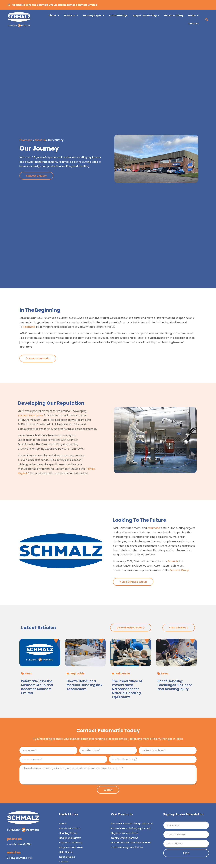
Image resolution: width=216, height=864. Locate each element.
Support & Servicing (144, 15)
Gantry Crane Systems (124, 837)
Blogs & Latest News (71, 847)
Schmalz (173, 561)
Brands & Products (70, 828)
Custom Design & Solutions (127, 847)
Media (192, 15)
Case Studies (67, 856)
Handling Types (92, 15)
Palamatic (25, 140)
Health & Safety (173, 15)
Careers (64, 861)
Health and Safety (70, 837)
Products (69, 15)
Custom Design (118, 15)
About (52, 15)
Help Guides (66, 852)
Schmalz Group (179, 570)
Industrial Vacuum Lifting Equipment (132, 823)
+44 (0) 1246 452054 (19, 844)
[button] (206, 19)
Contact (193, 23)
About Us (40, 140)
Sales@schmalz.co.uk (19, 857)
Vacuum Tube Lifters (30, 415)
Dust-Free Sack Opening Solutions (131, 842)
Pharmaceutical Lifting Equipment (131, 828)
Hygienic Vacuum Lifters (125, 833)
